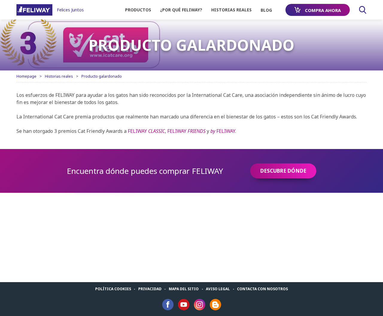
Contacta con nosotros (262, 288)
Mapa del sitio (184, 288)
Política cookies (113, 288)
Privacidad (150, 288)
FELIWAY (146, 131)
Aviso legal (218, 288)
